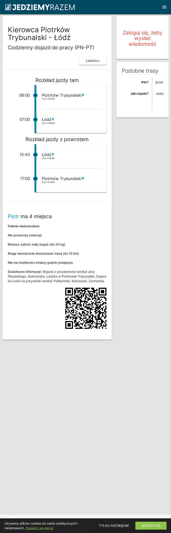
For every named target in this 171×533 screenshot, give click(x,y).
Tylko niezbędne (114, 525)
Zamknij (93, 61)
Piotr (13, 216)
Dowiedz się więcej (39, 528)
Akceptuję (151, 525)
